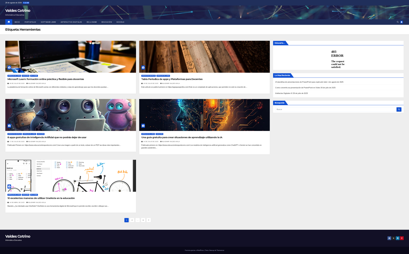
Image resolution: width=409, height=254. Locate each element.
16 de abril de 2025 (17, 202)
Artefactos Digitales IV (283, 93)
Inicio (17, 22)
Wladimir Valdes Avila (37, 83)
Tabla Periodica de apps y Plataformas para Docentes (171, 79)
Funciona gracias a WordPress (194, 250)
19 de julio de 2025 (151, 83)
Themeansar (220, 250)
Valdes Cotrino (17, 10)
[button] (398, 22)
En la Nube (92, 22)
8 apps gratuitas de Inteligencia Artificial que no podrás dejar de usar (46, 137)
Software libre (48, 22)
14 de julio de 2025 (151, 141)
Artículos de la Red (14, 75)
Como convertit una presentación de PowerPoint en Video (297, 88)
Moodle (120, 22)
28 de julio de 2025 (17, 83)
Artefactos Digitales (71, 22)
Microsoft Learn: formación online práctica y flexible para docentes (45, 79)
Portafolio (30, 22)
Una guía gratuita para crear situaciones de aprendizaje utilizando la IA (181, 137)
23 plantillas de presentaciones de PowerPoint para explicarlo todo (301, 82)
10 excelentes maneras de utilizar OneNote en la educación (41, 198)
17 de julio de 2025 (17, 141)
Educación (107, 22)
